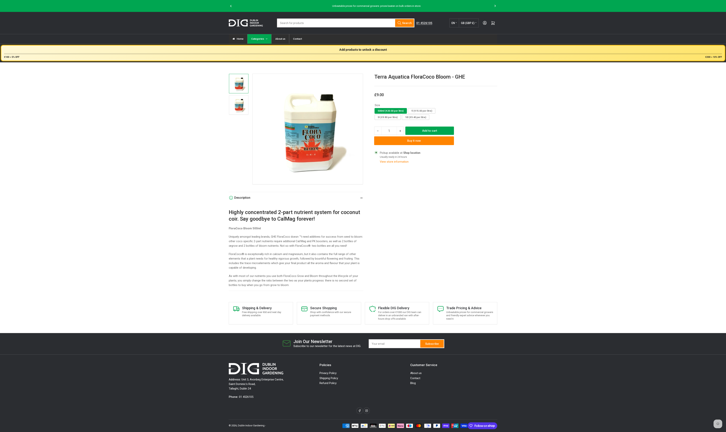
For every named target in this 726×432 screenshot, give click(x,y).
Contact (415, 378)
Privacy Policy (328, 373)
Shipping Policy (329, 378)
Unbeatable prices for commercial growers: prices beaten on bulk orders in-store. (363, 6)
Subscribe (432, 343)
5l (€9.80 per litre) (388, 117)
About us (416, 373)
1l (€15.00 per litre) (421, 110)
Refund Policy (328, 383)
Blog (413, 383)
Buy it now (414, 140)
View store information (394, 161)
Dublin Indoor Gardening (251, 425)
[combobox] (345, 23)
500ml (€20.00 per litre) (391, 110)
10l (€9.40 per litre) (415, 117)
